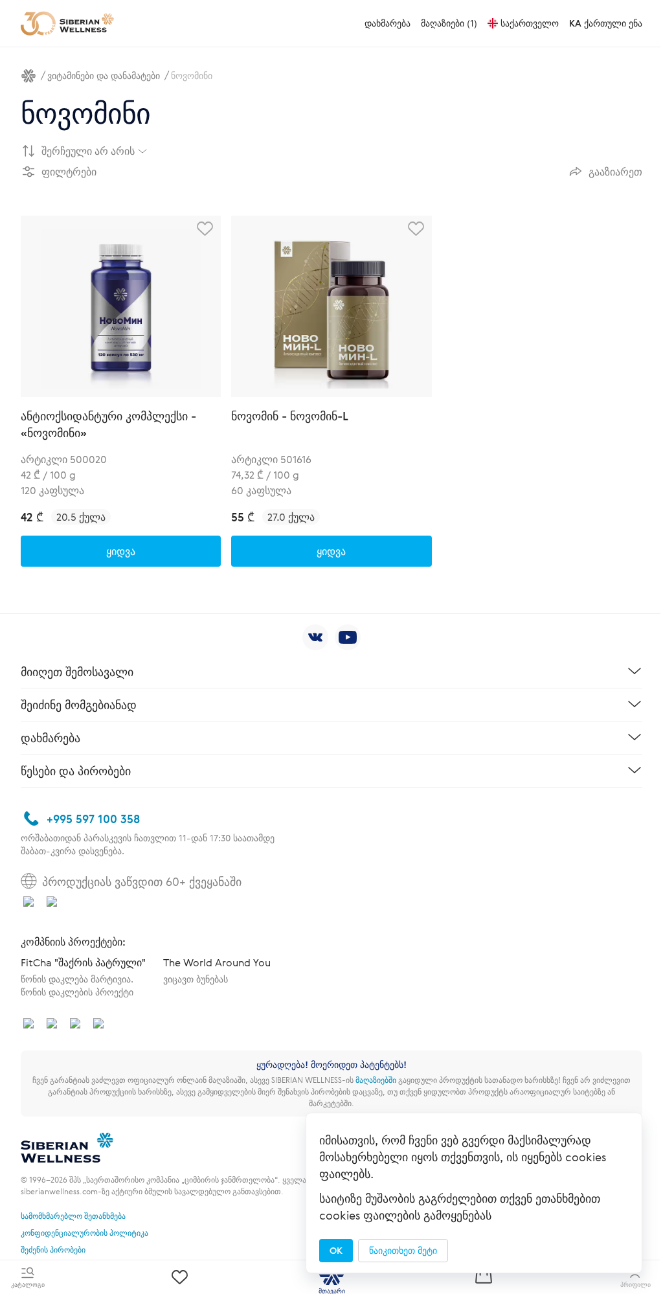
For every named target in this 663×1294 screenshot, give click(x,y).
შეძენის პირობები (53, 1249)
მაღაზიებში (375, 1079)
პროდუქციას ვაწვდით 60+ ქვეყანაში (142, 881)
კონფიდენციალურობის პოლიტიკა (84, 1232)
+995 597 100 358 (93, 818)
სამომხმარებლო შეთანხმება (73, 1215)
